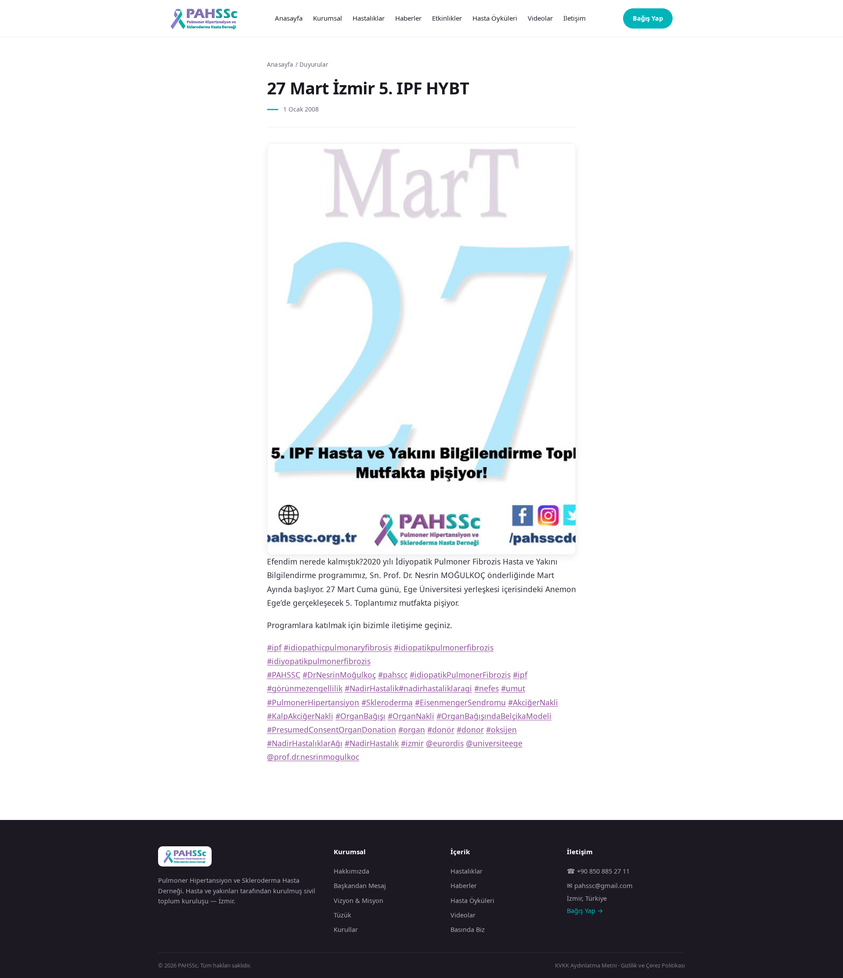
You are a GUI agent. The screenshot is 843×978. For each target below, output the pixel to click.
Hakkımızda (351, 871)
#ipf (274, 647)
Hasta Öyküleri (494, 18)
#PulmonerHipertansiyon (313, 702)
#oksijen (501, 729)
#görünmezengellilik (304, 688)
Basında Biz (467, 929)
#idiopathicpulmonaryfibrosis (338, 647)
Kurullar (346, 929)
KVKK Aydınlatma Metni (586, 965)
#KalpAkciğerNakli (300, 716)
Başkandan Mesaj (360, 885)
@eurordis (445, 743)
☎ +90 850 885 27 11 (598, 871)
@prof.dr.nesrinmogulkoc (313, 756)
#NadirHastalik (372, 688)
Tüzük (342, 914)
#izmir (412, 743)
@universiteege (494, 743)
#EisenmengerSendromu (460, 702)
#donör (440, 729)
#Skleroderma (387, 702)
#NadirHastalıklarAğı (304, 743)
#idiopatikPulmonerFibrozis (460, 674)
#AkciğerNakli (533, 702)
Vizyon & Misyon (358, 900)
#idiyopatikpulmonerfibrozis (319, 661)
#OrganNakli (411, 716)
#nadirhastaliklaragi (435, 688)
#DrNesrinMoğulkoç (339, 674)
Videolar (540, 18)
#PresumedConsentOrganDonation (331, 729)
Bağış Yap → (585, 910)
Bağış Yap (648, 18)
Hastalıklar (369, 18)
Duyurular (313, 64)
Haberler (408, 18)
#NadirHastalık (372, 743)
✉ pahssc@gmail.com (600, 885)
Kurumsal (327, 18)
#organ (411, 729)
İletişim (574, 18)
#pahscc (392, 674)
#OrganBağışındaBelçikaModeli (493, 716)
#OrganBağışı (360, 716)
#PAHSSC (283, 674)
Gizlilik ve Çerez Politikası (653, 965)
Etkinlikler (447, 18)
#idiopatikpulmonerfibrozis (444, 647)
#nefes (486, 688)
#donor (470, 729)
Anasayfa (289, 18)
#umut (513, 688)
